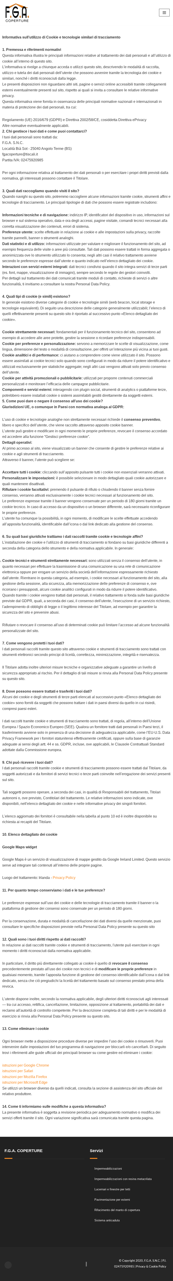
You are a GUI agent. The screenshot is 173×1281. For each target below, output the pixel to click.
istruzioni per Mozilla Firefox (24, 1077)
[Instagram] (8, 1265)
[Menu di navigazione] (164, 12)
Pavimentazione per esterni (112, 1199)
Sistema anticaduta (107, 1220)
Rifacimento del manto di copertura (117, 1210)
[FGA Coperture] (16, 12)
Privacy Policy (64, 878)
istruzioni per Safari (17, 1071)
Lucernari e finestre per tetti (112, 1189)
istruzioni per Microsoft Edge (25, 1082)
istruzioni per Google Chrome (25, 1065)
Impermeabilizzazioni (108, 1168)
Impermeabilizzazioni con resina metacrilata (123, 1179)
